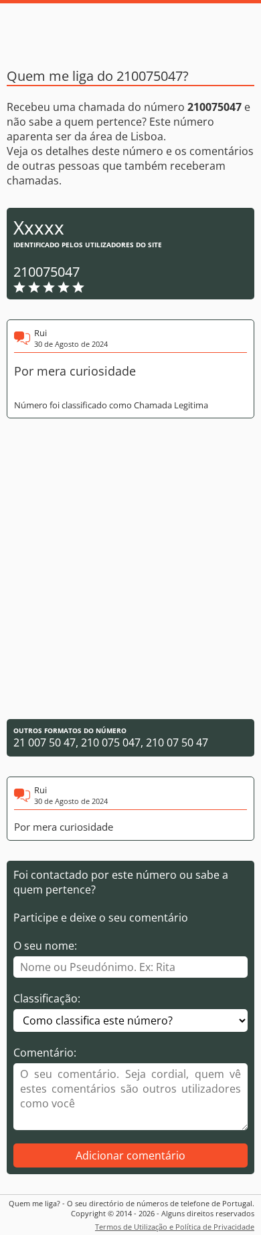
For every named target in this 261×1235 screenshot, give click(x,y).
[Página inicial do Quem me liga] (130, 30)
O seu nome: (45, 945)
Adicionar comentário (130, 1155)
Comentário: (44, 1052)
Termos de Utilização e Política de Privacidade (174, 1227)
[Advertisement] (130, 568)
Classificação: (46, 998)
